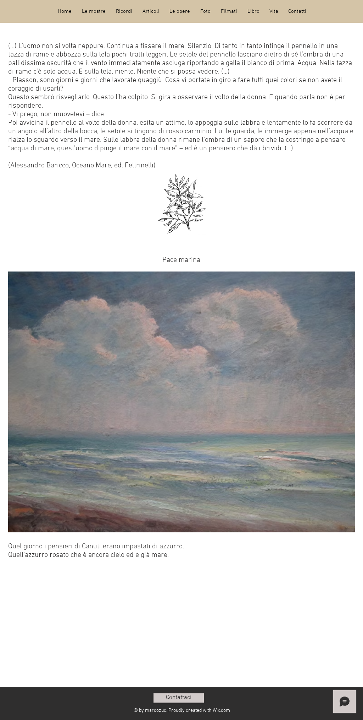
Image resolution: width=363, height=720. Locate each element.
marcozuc (155, 711)
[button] (94, 11)
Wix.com (221, 711)
